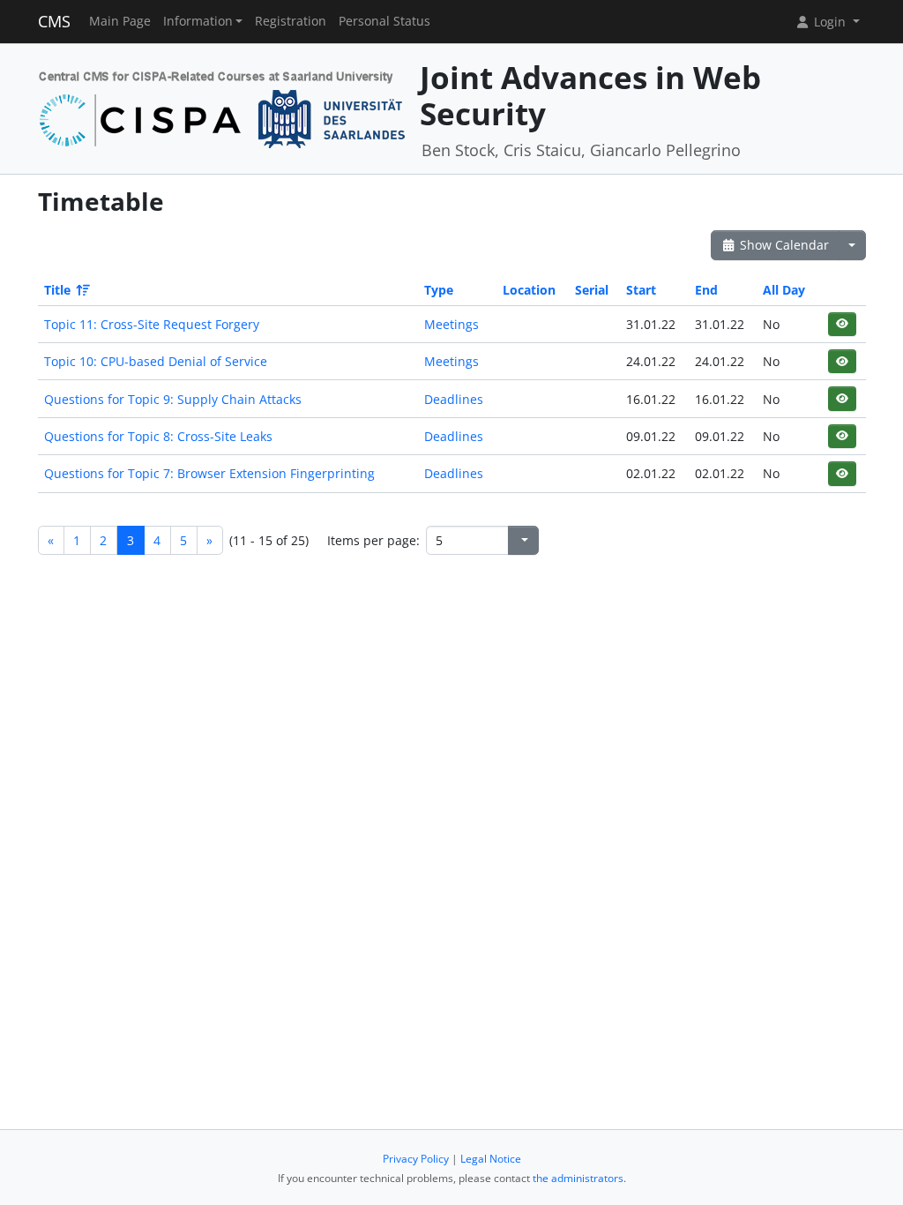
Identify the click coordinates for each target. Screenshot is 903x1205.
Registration (290, 21)
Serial (591, 289)
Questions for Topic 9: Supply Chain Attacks (173, 399)
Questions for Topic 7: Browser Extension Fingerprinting (209, 473)
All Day (784, 289)
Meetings (451, 324)
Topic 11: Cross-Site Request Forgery (151, 324)
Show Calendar (782, 244)
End (706, 289)
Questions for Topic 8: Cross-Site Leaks (158, 436)
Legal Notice (490, 1158)
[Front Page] (222, 107)
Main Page (120, 21)
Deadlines (453, 399)
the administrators (578, 1178)
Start (641, 289)
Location (529, 289)
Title (57, 289)
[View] (841, 324)
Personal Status (384, 21)
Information (198, 21)
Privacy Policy (416, 1158)
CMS (54, 21)
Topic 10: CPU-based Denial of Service (155, 361)
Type (438, 289)
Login (829, 21)
